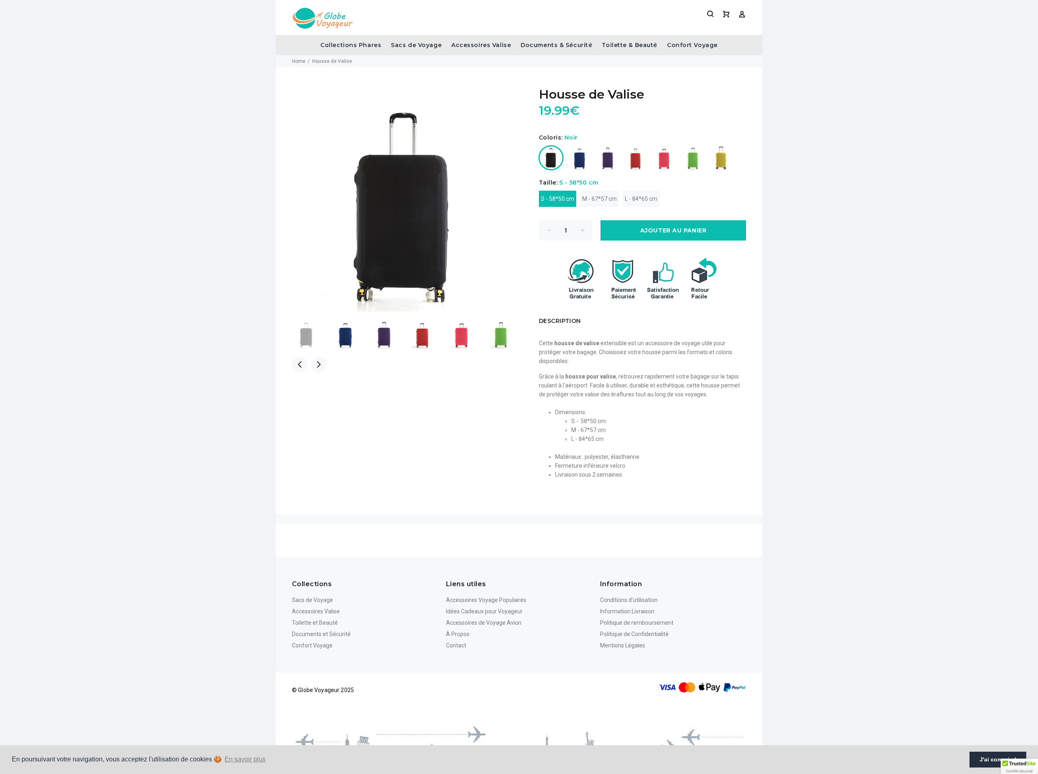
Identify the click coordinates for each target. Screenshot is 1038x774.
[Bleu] (579, 158)
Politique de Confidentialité (634, 634)
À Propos (458, 634)
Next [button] (318, 364)
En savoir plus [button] (245, 759)
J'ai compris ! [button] (998, 759)
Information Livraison (627, 611)
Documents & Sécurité (556, 45)
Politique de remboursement (636, 622)
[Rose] (664, 158)
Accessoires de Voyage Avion (483, 622)
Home (298, 61)
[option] (311, 334)
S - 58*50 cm (557, 199)
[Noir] (551, 158)
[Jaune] (721, 158)
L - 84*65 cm (641, 199)
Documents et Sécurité (321, 634)
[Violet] (608, 158)
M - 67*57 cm (599, 199)
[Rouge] (636, 158)
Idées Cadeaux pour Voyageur (484, 611)
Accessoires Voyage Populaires (486, 600)
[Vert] (693, 158)
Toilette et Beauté (315, 622)
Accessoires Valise (481, 45)
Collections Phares (350, 45)
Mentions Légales (622, 645)
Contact (456, 645)
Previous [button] (299, 364)
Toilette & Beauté (629, 45)
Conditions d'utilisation (629, 600)
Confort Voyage (692, 45)
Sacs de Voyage (416, 45)
